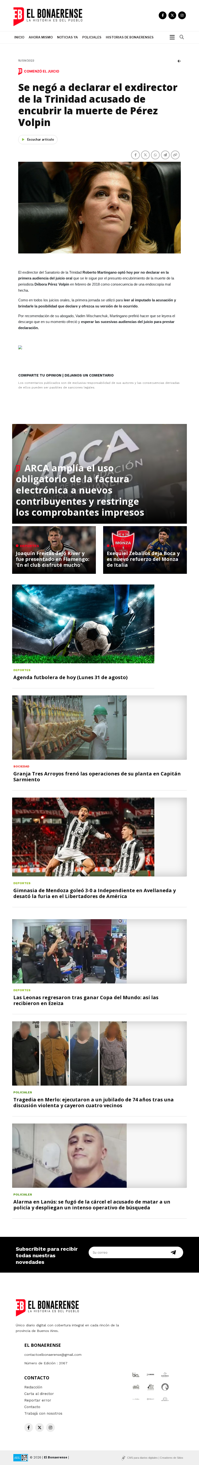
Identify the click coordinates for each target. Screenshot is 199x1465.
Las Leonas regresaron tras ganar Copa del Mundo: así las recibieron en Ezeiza (85, 1000)
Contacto (32, 1407)
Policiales (91, 37)
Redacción (33, 1387)
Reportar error (37, 1400)
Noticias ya (67, 37)
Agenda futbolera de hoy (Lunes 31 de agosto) (70, 677)
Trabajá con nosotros (43, 1413)
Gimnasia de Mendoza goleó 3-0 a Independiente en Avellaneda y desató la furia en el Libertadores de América (94, 893)
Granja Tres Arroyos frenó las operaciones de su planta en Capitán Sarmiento (97, 776)
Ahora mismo (41, 37)
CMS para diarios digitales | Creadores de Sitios (155, 1457)
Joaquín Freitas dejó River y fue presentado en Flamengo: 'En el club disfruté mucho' (52, 559)
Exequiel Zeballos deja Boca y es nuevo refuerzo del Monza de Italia (143, 559)
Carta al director (39, 1394)
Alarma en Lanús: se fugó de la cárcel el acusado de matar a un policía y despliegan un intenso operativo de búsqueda (91, 1204)
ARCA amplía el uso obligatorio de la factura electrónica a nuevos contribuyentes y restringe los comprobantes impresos (80, 489)
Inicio (19, 37)
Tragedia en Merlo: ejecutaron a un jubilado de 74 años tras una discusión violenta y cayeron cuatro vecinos (93, 1102)
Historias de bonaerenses (130, 37)
